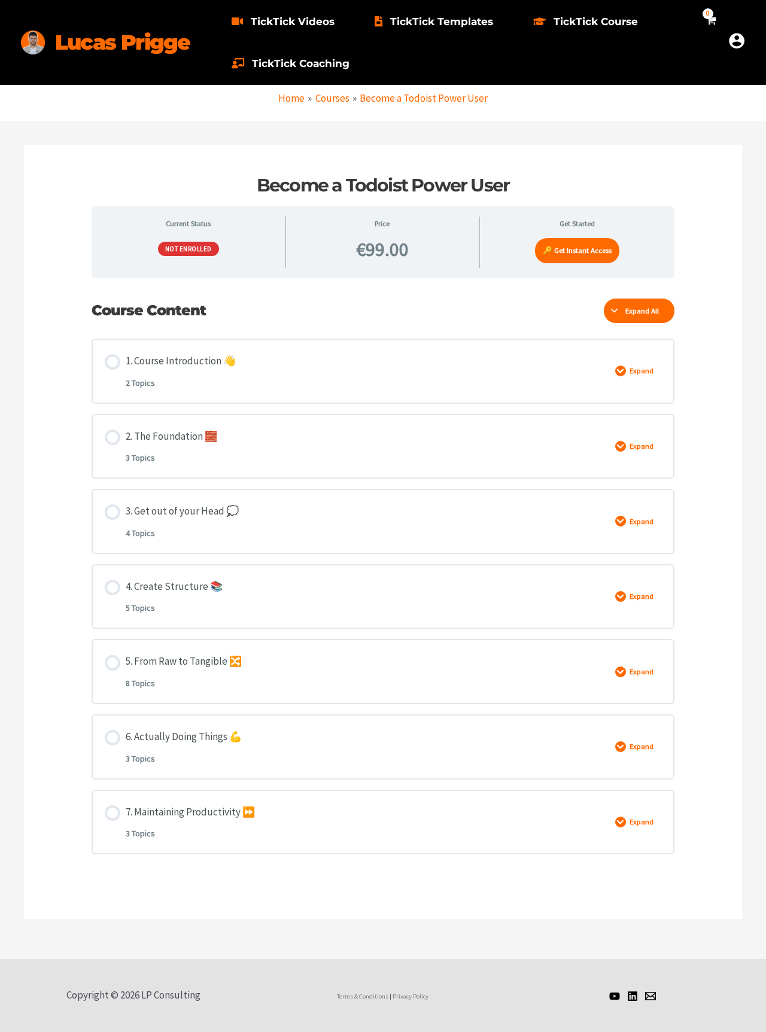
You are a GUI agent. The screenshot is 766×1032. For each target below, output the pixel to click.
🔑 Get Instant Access (577, 250)
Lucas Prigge (122, 42)
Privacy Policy (410, 996)
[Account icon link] (736, 40)
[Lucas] (614, 996)
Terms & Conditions (362, 996)
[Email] (650, 996)
